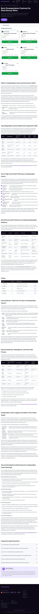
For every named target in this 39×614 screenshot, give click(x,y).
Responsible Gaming (25, 597)
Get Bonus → (10, 57)
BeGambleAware (13, 592)
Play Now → (10, 41)
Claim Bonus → (29, 41)
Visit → (29, 57)
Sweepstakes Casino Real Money (5, 603)
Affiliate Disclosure (25, 594)
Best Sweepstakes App (4, 604)
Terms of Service (25, 593)
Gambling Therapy (6, 592)
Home (14, 1)
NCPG (19, 592)
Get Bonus (4, 19)
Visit (35, 283)
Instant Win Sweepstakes (36, 1)
